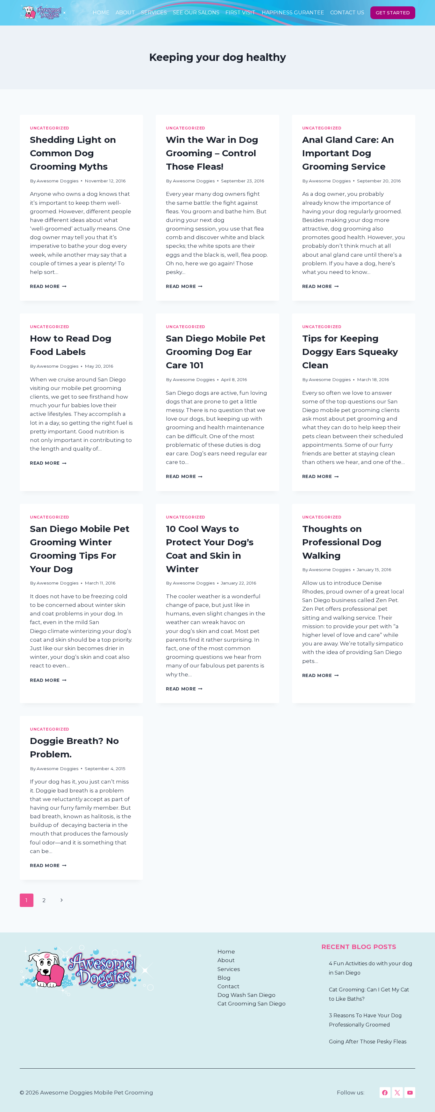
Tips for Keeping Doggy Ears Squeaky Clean (350, 352)
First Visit (240, 13)
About (125, 13)
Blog (224, 978)
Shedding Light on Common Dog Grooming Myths (73, 153)
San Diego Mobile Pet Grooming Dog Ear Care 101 (216, 352)
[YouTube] (409, 1092)
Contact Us (347, 13)
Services (154, 13)
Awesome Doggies (57, 180)
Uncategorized (49, 128)
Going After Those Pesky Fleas (367, 1042)
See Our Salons (196, 13)
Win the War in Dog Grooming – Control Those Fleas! (212, 153)
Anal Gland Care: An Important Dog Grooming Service (348, 153)
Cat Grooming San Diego (252, 1003)
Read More (48, 286)
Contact (228, 986)
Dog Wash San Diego (246, 995)
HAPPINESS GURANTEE (293, 13)
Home (101, 13)
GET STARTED (393, 13)
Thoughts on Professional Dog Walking (342, 542)
